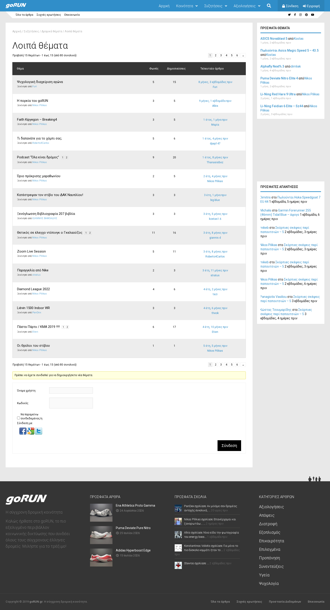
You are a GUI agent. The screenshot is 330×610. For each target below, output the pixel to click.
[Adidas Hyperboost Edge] (101, 565)
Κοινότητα (184, 6)
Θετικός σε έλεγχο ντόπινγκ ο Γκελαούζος (49, 233)
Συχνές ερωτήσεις (49, 14)
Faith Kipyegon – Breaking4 (37, 120)
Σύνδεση (292, 6)
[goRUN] (20, 7)
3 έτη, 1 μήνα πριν (215, 195)
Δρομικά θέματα (52, 31)
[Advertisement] (290, 151)
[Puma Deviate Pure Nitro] (101, 542)
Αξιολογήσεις (245, 6)
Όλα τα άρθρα (24, 14)
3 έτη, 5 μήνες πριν (215, 214)
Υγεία (264, 575)
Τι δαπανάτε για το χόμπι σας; (39, 138)
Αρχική (164, 6)
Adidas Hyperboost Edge (133, 550)
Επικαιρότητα (271, 540)
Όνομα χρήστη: (26, 390)
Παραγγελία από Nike (32, 270)
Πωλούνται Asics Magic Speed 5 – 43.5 (289, 50)
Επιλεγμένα (269, 549)
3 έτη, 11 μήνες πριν (215, 270)
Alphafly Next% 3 (272, 66)
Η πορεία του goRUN (32, 101)
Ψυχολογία (269, 583)
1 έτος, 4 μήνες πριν (215, 138)
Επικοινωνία (72, 14)
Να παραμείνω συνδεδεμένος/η (31, 416)
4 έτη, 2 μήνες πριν (215, 289)
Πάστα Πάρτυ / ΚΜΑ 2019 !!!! (38, 327)
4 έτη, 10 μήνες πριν (215, 327)
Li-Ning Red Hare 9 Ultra (278, 94)
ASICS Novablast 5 (273, 38)
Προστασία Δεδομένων (285, 601)
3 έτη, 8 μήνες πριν (215, 232)
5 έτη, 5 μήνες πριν (215, 345)
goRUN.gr (35, 601)
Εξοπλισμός (269, 532)
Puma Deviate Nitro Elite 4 (279, 78)
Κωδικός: (23, 403)
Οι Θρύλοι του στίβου (33, 346)
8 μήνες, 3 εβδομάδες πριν (215, 82)
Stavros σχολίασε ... (196, 563)
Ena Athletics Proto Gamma (135, 505)
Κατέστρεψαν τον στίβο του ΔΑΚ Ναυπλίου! (50, 195)
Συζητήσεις (213, 6)
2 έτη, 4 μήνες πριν (215, 176)
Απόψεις (267, 515)
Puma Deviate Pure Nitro (133, 528)
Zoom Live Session (31, 251)
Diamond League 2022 (33, 289)
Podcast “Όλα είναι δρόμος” (38, 157)
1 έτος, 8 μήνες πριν (215, 157)
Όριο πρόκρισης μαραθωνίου (38, 176)
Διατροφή (268, 523)
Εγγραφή (313, 6)
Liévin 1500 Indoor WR (33, 308)
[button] (23, 433)
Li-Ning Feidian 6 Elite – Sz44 (281, 106)
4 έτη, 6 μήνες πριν (215, 308)
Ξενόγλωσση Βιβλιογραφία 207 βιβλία (46, 214)
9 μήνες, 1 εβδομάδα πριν (215, 100)
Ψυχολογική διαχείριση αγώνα (40, 82)
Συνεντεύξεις (271, 566)
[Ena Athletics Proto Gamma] (101, 520)
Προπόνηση (269, 558)
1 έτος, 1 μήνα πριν (215, 119)
